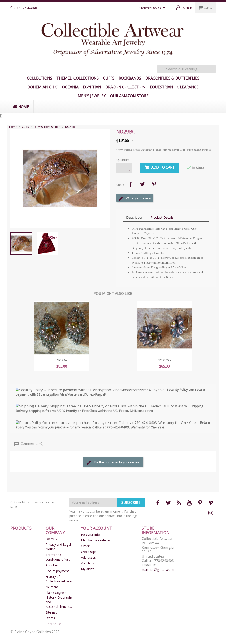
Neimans (52, 587)
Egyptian (92, 86)
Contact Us (54, 624)
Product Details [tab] (162, 217)
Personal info (90, 534)
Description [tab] (134, 217)
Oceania (70, 86)
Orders (86, 546)
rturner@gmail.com (158, 569)
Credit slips (88, 552)
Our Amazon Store (129, 95)
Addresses (88, 557)
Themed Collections (77, 78)
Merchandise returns (95, 540)
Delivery (51, 539)
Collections (39, 78)
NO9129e (164, 360)
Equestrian (161, 86)
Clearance (188, 86)
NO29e (62, 360)
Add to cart (163, 167)
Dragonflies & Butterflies (172, 78)
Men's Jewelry (92, 95)
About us (52, 565)
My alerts (87, 569)
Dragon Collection (125, 86)
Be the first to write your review (116, 462)
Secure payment (57, 571)
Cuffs (108, 78)
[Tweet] (142, 184)
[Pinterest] (153, 184)
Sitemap (51, 612)
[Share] (130, 184)
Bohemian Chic (43, 86)
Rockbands (130, 78)
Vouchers (87, 563)
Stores (50, 618)
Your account (96, 528)
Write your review (138, 198)
